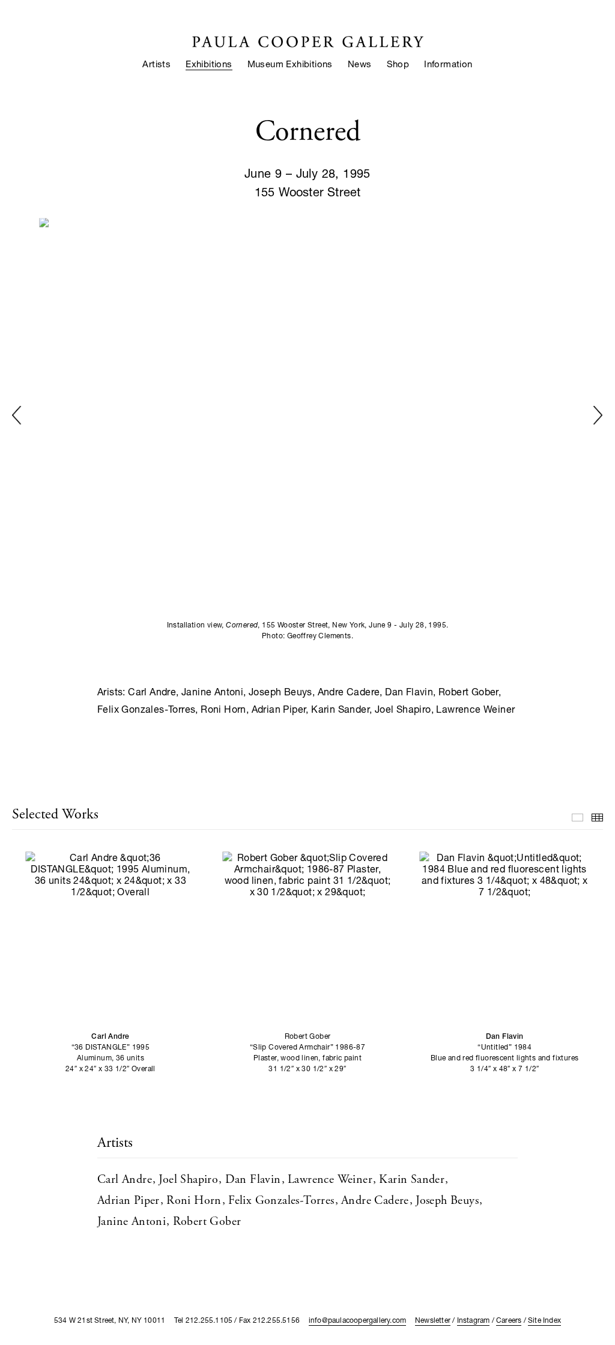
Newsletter (432, 1320)
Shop (398, 63)
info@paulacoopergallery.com (357, 1320)
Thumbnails (597, 817)
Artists (156, 63)
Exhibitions (209, 63)
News (360, 63)
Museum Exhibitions (290, 63)
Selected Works (577, 817)
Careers (508, 1320)
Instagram (473, 1320)
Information (448, 63)
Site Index (544, 1320)
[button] (17, 415)
